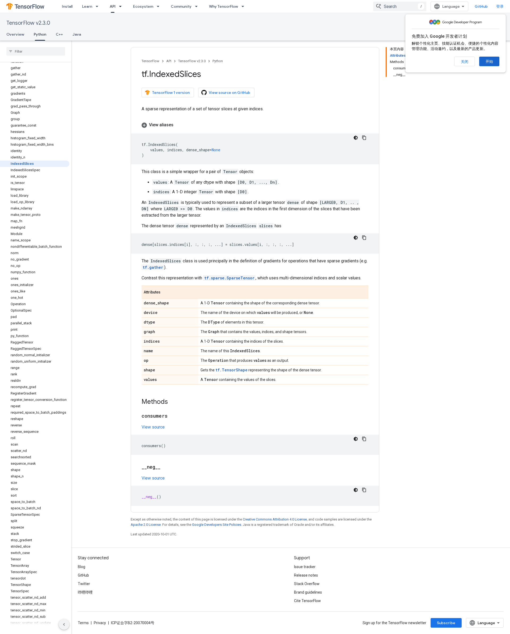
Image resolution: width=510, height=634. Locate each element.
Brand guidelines (308, 592)
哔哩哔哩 (85, 592)
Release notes (306, 575)
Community (181, 6)
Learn (87, 6)
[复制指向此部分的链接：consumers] (173, 416)
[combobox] (399, 6)
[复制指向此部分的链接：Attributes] (165, 292)
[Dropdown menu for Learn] (98, 6)
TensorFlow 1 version (171, 92)
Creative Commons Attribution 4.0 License (275, 519)
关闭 (464, 61)
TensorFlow (150, 61)
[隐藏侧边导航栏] (64, 624)
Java (77, 34)
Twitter (84, 584)
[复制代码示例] (364, 137)
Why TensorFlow (223, 6)
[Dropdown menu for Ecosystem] (159, 6)
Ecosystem (143, 6)
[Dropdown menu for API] (122, 6)
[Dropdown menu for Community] (198, 6)
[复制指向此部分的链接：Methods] (173, 402)
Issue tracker (305, 567)
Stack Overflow (307, 584)
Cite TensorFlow (307, 601)
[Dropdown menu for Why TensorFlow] (244, 6)
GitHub (481, 6)
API (113, 6)
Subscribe (446, 622)
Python (40, 34)
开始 (489, 61)
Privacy (100, 623)
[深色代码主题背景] (355, 137)
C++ (59, 34)
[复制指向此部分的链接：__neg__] (165, 467)
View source (153, 427)
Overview (15, 34)
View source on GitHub (229, 92)
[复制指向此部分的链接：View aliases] (178, 125)
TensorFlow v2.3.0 (28, 23)
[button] (255, 125)
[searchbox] (35, 51)
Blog (81, 567)
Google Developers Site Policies (216, 525)
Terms (83, 623)
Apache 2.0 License (146, 525)
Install (67, 6)
